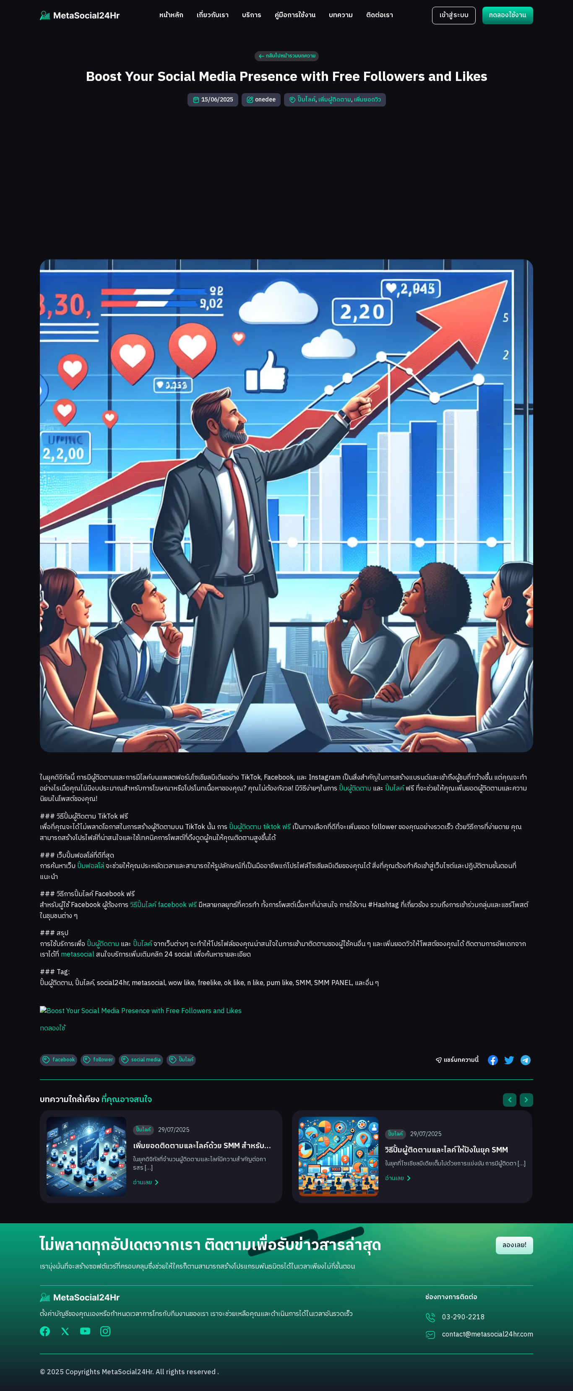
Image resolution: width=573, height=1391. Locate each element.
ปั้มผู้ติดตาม (355, 788)
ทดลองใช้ (52, 1028)
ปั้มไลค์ (394, 788)
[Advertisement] (286, 183)
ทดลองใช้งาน (507, 15)
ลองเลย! (514, 1245)
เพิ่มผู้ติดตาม (334, 99)
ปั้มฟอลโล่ (90, 866)
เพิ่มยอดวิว (367, 99)
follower (103, 1060)
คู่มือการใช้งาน (295, 15)
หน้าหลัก (171, 15)
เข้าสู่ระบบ (454, 15)
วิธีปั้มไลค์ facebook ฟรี (163, 905)
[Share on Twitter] (509, 1060)
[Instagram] (105, 1331)
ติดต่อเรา (379, 15)
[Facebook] (45, 1331)
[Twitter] (65, 1331)
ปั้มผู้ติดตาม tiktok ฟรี (260, 827)
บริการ (251, 15)
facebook (63, 1060)
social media (146, 1060)
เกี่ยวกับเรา (213, 15)
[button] (509, 1100)
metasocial (77, 954)
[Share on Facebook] (493, 1060)
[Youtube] (85, 1331)
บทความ (341, 15)
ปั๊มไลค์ (306, 99)
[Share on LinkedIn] (526, 1060)
